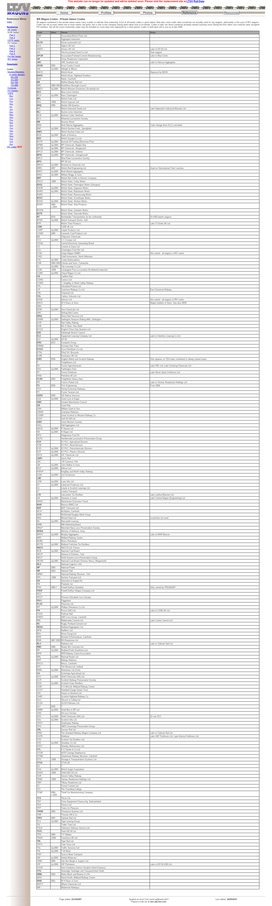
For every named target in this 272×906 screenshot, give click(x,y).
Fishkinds (12, 88)
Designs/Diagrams (16, 72)
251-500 (14, 80)
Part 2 (12, 38)
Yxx (11, 141)
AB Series (12, 30)
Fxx (11, 101)
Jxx (11, 109)
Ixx (10, 107)
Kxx (11, 112)
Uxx (11, 131)
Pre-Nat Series (14, 56)
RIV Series (12, 59)
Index (9, 22)
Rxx (11, 123)
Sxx (11, 125)
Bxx (11, 96)
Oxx (11, 117)
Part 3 (12, 51)
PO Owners (13, 90)
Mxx (11, 115)
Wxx (11, 136)
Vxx (11, 133)
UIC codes (12, 147)
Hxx (11, 104)
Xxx (11, 139)
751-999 (14, 85)
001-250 (14, 77)
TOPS (10, 93)
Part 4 (12, 54)
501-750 (14, 82)
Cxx (11, 99)
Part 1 (12, 35)
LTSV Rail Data (195, 1)
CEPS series (13, 40)
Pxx (11, 120)
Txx (11, 128)
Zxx (11, 144)
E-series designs (17, 74)
